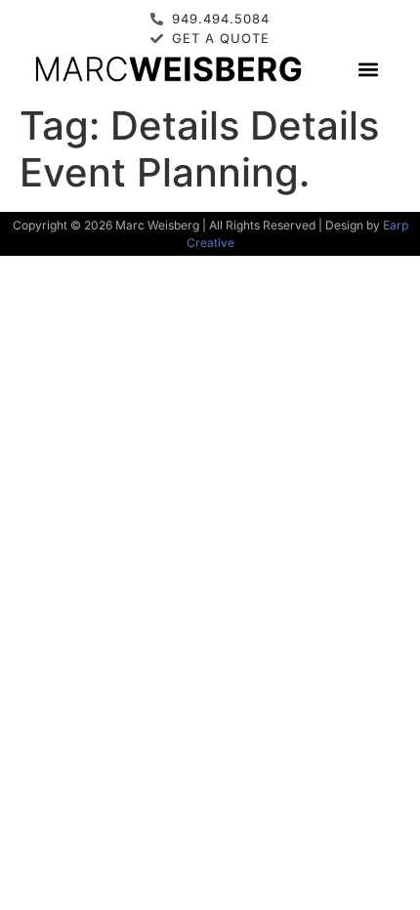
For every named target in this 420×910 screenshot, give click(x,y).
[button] (368, 69)
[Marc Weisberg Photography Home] (167, 68)
